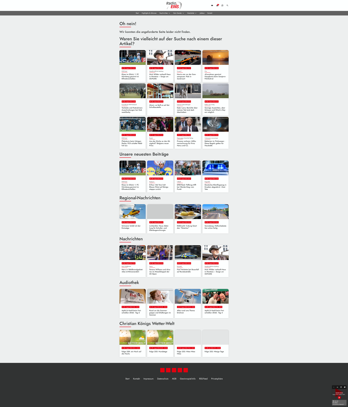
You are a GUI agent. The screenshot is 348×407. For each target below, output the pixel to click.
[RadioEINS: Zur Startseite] (174, 5)
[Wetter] (222, 5)
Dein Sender (177, 13)
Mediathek (190, 13)
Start (137, 13)
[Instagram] (128, 5)
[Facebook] (125, 5)
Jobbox (202, 13)
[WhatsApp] (121, 5)
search (227, 5)
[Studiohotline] (136, 5)
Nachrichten (163, 13)
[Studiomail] (132, 5)
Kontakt (209, 13)
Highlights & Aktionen (149, 13)
